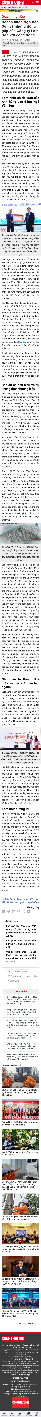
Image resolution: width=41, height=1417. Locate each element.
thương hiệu (33, 976)
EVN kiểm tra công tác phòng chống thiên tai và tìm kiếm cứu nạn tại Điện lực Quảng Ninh (23, 1035)
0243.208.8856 (24, 1389)
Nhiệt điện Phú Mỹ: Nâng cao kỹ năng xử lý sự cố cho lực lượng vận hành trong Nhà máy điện (22, 1056)
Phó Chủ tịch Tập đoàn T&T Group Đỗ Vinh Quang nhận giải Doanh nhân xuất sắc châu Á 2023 (21, 931)
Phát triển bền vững (16, 976)
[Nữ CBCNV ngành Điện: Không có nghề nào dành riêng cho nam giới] (20, 1205)
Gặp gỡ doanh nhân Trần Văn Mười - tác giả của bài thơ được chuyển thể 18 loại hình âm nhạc (21, 957)
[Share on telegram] (28, 911)
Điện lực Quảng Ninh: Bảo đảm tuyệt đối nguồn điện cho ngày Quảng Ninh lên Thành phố (20, 1092)
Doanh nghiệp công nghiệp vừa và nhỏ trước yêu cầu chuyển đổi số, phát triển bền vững (20, 1249)
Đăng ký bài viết (20, 1378)
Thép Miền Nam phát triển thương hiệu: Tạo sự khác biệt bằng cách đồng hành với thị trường (21, 1012)
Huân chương (14, 981)
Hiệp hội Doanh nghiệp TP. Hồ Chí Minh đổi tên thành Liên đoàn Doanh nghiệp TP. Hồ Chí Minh (20, 1313)
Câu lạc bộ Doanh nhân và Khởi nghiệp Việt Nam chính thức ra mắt (21, 943)
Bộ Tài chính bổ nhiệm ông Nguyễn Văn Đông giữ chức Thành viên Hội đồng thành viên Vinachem (20, 1281)
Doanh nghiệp (13, 16)
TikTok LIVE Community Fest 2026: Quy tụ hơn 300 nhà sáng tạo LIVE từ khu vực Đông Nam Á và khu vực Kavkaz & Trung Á (23, 1000)
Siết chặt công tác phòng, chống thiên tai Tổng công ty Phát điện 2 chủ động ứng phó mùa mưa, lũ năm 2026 (23, 1023)
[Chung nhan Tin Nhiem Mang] (20, 1402)
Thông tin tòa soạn (20, 1375)
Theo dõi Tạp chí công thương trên (14, 44)
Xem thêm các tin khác (25, 1323)
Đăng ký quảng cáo (20, 1381)
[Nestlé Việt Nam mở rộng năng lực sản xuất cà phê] (20, 1140)
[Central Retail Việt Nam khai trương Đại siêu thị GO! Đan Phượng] (20, 1110)
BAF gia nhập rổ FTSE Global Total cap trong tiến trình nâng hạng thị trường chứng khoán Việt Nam (22, 1046)
